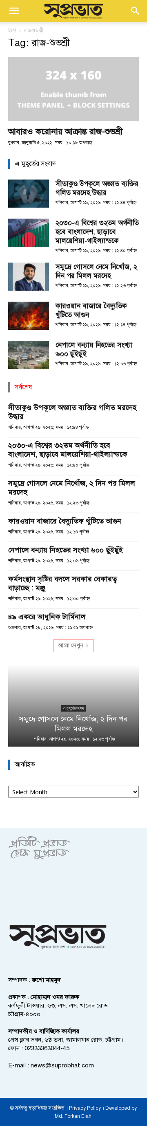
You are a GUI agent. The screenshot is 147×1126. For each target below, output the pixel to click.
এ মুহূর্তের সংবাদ (73, 708)
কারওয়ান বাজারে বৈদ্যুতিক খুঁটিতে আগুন (64, 521)
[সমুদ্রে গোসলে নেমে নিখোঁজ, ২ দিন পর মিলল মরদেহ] (28, 277)
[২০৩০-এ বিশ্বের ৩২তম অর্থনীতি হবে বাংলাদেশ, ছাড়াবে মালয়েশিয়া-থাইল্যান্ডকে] (28, 233)
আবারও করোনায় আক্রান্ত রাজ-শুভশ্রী (65, 131)
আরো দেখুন (70, 645)
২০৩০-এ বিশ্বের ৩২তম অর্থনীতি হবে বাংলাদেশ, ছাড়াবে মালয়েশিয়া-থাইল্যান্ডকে (97, 232)
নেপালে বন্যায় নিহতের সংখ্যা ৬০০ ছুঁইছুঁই (65, 549)
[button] (14, 11)
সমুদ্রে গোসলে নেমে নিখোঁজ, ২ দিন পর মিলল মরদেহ (96, 271)
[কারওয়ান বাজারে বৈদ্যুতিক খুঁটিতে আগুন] (28, 316)
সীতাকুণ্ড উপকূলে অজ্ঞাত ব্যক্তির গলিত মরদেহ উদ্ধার (97, 188)
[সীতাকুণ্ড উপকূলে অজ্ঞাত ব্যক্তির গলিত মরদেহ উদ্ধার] (28, 194)
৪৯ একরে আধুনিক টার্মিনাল (47, 616)
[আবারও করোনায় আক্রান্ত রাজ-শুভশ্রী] (73, 89)
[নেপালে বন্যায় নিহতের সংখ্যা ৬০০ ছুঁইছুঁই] (28, 355)
